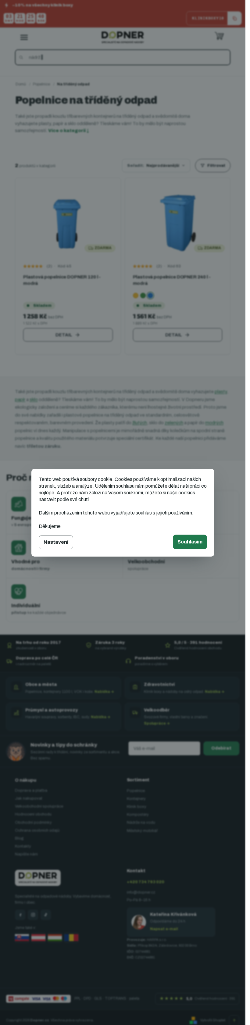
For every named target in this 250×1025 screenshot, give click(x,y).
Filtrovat (216, 165)
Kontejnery (136, 799)
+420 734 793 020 (145, 882)
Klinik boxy (136, 807)
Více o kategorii (68, 130)
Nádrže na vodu (141, 822)
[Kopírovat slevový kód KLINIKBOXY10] (234, 18)
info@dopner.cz (141, 892)
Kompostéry (138, 814)
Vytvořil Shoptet (212, 1020)
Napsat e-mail (164, 929)
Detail (63, 334)
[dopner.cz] (33, 915)
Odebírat (221, 748)
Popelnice (136, 791)
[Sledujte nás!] (20, 915)
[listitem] (135, 295)
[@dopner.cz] (46, 915)
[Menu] (24, 37)
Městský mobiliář (142, 831)
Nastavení (56, 542)
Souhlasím (189, 541)
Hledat (22, 57)
